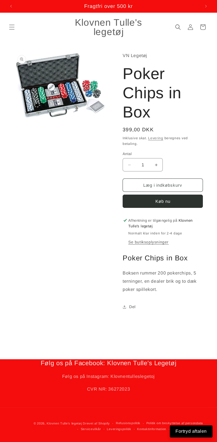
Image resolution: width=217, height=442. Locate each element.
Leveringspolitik (119, 429)
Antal (127, 154)
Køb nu (162, 201)
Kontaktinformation (151, 429)
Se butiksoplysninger (148, 242)
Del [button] (132, 306)
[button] (12, 27)
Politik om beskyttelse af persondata (174, 423)
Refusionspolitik (128, 423)
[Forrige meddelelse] (11, 6)
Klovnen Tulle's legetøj (64, 423)
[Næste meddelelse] (206, 6)
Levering (155, 138)
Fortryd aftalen (191, 431)
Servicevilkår (91, 429)
